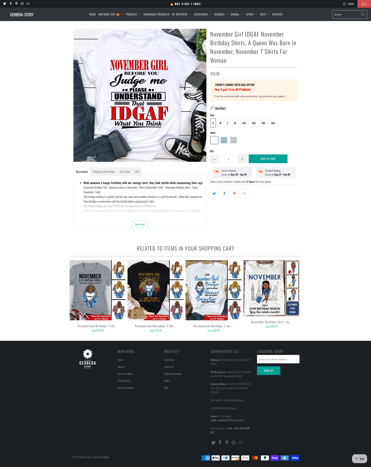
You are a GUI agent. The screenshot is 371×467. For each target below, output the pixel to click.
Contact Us (169, 367)
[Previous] (75, 296)
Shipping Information (173, 374)
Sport (250, 14)
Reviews (277, 14)
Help (263, 14)
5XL (273, 123)
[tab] (81, 172)
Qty (212, 151)
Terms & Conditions (126, 387)
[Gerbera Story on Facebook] (10, 3)
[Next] (296, 296)
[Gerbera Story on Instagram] (22, 3)
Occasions (201, 14)
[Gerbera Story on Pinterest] (16, 3)
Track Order (169, 360)
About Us (122, 367)
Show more (140, 224)
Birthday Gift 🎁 (110, 14)
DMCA (166, 381)
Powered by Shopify (101, 457)
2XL (244, 123)
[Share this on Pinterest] (234, 193)
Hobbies (219, 14)
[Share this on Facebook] (224, 193)
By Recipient (180, 14)
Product (132, 14)
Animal (235, 14)
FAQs (166, 387)
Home (92, 14)
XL (235, 123)
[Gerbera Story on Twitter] (4, 3)
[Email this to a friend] (244, 193)
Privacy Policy (124, 381)
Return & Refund (125, 374)
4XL (263, 123)
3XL (254, 123)
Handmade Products (157, 14)
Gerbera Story (86, 457)
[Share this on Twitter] (214, 193)
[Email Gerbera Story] (28, 3)
